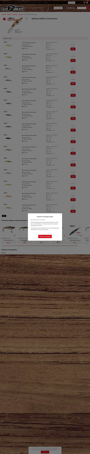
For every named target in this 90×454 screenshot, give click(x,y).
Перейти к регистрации (45, 236)
